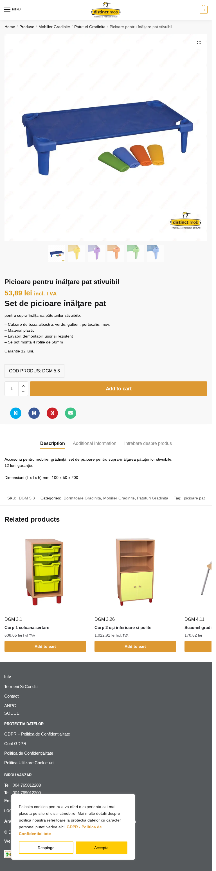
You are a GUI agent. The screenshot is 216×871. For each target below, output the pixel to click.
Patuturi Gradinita (89, 26)
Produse (26, 26)
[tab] (52, 439)
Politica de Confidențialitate (28, 753)
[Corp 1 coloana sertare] (45, 572)
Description (52, 443)
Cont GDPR (15, 743)
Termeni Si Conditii (21, 686)
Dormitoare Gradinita (82, 498)
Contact (11, 696)
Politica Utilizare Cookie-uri (28, 762)
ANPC (10, 705)
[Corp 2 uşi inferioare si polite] (135, 572)
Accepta (101, 847)
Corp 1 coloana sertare (26, 627)
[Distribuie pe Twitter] (15, 413)
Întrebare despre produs (148, 443)
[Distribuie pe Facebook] (34, 413)
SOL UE (11, 713)
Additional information (94, 443)
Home (9, 26)
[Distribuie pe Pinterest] (52, 413)
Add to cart (119, 389)
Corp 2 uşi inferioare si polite (122, 627)
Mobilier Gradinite (54, 26)
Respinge (46, 847)
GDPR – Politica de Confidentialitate (37, 734)
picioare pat (194, 498)
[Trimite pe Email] (70, 413)
